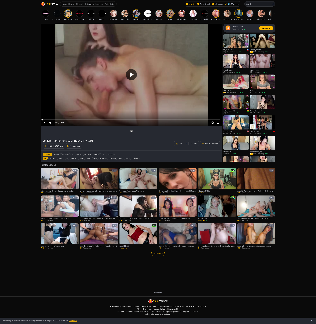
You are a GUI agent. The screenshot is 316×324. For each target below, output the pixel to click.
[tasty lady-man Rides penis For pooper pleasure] (256, 236)
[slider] (131, 119)
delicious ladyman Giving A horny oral (55, 218)
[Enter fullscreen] (218, 122)
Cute (71, 154)
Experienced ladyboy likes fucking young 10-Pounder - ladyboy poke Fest (177, 191)
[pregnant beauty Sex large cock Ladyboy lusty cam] (217, 236)
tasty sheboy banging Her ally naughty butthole (176, 246)
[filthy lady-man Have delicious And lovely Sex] (60, 181)
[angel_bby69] (138, 236)
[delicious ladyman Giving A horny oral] (60, 208)
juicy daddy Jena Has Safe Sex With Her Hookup (97, 218)
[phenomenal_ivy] (262, 145)
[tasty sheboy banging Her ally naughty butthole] (178, 236)
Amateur (57, 154)
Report (194, 143)
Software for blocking (153, 314)
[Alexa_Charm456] (262, 104)
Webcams (110, 154)
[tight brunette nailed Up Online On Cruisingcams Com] (138, 208)
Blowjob (65, 154)
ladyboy (73, 158)
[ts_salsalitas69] (236, 43)
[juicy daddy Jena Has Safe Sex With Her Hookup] (99, 208)
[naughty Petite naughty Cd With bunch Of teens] (256, 181)
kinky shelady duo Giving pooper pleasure (174, 218)
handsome (134, 158)
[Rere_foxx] (262, 84)
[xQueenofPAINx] (217, 181)
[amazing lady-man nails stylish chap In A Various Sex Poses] (99, 181)
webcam (102, 158)
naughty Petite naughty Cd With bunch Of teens (255, 191)
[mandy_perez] (236, 63)
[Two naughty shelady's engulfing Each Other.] (256, 208)
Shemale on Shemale (91, 154)
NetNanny (167, 314)
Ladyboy (78, 154)
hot (67, 158)
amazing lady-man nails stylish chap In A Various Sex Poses (99, 191)
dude (120, 158)
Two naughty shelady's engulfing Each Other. (254, 218)
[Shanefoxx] (236, 145)
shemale (52, 158)
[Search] (272, 3)
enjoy (126, 158)
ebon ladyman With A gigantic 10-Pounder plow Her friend (99, 246)
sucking (89, 158)
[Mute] (50, 122)
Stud (102, 154)
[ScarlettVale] (217, 208)
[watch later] (43, 170)
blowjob (60, 158)
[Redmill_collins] (262, 43)
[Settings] (212, 122)
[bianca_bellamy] (262, 124)
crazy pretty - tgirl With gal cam (52, 246)
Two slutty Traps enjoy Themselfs (131, 191)
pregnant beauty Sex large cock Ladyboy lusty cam (216, 246)
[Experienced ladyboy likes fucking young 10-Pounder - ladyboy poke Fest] (178, 181)
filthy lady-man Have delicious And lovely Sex (57, 191)
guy (95, 158)
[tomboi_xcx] (236, 124)
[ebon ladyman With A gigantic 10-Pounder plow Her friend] (99, 236)
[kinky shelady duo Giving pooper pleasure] (178, 208)
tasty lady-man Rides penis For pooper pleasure (254, 246)
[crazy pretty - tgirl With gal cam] (60, 236)
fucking (81, 158)
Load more (158, 253)
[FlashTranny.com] (49, 4)
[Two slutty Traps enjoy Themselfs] (138, 181)
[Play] (131, 74)
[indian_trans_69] (236, 104)
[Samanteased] (262, 63)
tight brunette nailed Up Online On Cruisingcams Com (138, 218)
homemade (112, 158)
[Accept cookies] (312, 321)
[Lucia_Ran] (236, 84)
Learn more (73, 321)
